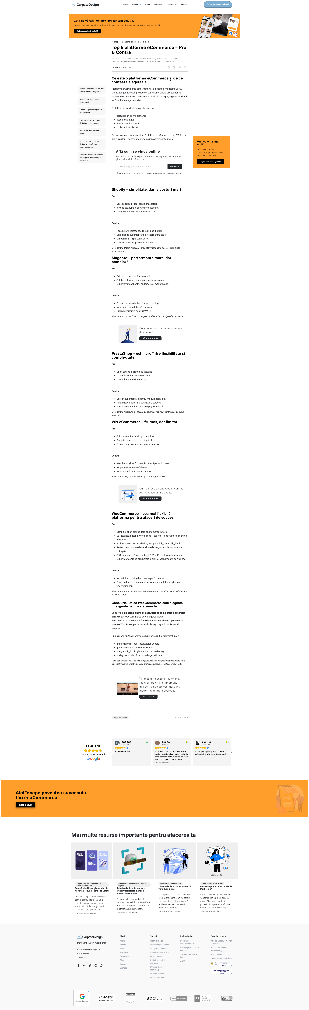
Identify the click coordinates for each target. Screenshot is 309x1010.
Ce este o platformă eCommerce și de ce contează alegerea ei (92, 90)
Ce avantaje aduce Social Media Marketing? (216, 887)
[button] (168, 67)
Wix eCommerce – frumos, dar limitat (91, 132)
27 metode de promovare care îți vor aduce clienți (174, 887)
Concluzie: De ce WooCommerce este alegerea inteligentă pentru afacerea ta (91, 157)
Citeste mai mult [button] (122, 763)
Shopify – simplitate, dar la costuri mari (89, 100)
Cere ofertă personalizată (218, 4)
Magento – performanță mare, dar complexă (91, 111)
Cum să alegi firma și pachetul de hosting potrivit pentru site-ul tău (92, 889)
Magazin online (83, 883)
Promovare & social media (128, 883)
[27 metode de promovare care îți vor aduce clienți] (175, 860)
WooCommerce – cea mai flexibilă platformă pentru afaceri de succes (89, 144)
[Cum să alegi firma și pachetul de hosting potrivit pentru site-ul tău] (91, 860)
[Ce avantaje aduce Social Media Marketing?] (217, 860)
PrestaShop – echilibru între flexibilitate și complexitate (90, 121)
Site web (88, 885)
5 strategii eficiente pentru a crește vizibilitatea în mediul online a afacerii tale (131, 891)
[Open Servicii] (140, 4)
